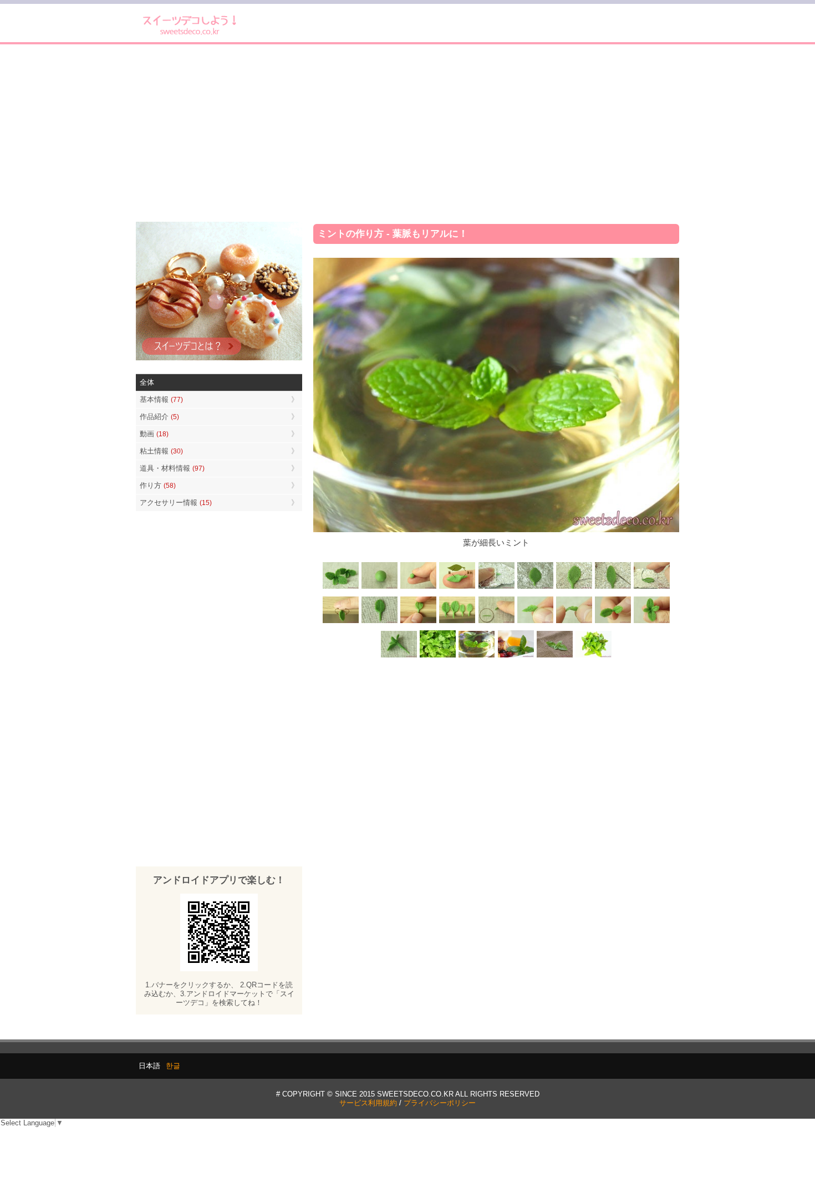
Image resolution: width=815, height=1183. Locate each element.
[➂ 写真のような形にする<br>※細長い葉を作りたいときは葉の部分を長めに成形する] (457, 588)
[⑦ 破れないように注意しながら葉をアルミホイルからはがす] (612, 588)
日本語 (149, 1066)
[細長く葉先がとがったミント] (515, 656)
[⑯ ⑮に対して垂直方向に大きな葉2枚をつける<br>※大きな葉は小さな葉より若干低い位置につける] (651, 622)
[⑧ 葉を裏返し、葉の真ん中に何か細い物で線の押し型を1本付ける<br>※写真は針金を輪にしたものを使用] (651, 588)
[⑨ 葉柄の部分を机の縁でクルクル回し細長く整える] (341, 622)
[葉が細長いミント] (476, 656)
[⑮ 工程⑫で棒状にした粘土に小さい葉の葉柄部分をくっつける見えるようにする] (612, 622)
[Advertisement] (407, 133)
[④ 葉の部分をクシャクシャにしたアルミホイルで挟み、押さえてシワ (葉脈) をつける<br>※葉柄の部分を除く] (496, 588)
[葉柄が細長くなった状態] (379, 622)
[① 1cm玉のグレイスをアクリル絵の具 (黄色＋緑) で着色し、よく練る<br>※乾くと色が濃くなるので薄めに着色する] (379, 588)
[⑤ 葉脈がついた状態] (535, 588)
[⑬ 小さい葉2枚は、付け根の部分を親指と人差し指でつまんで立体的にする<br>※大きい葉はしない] (535, 622)
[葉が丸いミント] (438, 656)
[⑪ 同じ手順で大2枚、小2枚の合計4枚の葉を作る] (457, 622)
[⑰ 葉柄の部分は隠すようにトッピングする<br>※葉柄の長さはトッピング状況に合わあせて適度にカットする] (399, 656)
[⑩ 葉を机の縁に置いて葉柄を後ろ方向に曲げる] (418, 622)
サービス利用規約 (368, 1103)
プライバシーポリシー (440, 1103)
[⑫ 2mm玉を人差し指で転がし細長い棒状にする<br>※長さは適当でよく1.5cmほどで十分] (496, 622)
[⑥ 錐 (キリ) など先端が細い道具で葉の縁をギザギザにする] (573, 588)
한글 (173, 1066)
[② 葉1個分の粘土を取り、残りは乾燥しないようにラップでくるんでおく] (418, 588)
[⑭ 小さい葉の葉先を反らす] (573, 622)
